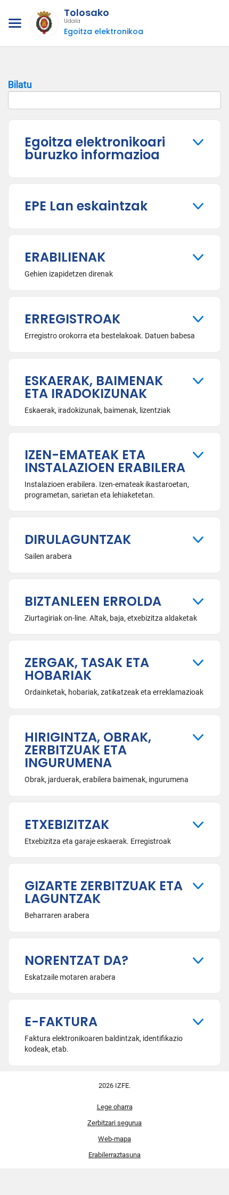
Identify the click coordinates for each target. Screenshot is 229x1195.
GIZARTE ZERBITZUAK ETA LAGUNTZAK (103, 892)
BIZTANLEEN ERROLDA (92, 601)
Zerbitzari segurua (114, 1123)
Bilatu (20, 84)
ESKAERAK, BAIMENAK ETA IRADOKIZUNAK (93, 387)
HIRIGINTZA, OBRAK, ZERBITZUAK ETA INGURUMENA (87, 749)
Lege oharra (115, 1107)
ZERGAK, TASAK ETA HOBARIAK (86, 669)
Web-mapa (114, 1139)
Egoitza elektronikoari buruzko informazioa (94, 148)
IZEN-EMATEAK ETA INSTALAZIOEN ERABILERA (104, 461)
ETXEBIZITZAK (66, 824)
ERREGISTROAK (72, 319)
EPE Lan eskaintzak (86, 206)
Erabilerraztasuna (114, 1155)
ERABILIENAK (64, 257)
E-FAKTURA (60, 1021)
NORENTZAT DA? (76, 960)
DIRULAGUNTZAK (77, 539)
